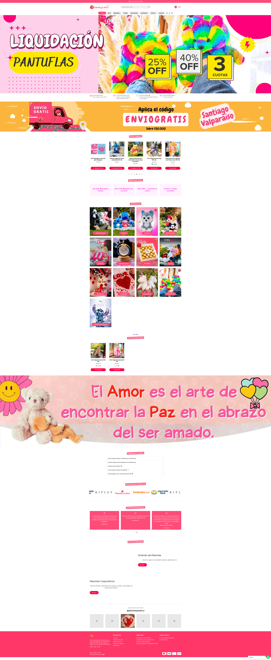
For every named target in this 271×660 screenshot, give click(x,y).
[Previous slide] (91, 174)
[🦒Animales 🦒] (147, 221)
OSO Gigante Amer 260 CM (98, 360)
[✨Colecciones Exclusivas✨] (100, 313)
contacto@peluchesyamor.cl (167, 638)
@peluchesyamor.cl (135, 610)
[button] (102, 13)
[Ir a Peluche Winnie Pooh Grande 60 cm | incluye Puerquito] (116, 149)
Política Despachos (117, 641)
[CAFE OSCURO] (100, 365)
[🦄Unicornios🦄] (147, 282)
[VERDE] (137, 164)
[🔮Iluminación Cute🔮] (124, 252)
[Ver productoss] (100, 190)
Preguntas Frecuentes (118, 639)
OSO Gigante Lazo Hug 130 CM (135, 159)
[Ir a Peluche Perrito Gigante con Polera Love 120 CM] (154, 149)
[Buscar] (149, 7)
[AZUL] (133, 164)
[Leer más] (135, 54)
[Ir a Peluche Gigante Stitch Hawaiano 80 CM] (98, 149)
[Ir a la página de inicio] (100, 7)
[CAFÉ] (155, 164)
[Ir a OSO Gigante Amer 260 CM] (98, 350)
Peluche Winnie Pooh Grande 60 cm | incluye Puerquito (117, 160)
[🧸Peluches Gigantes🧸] (100, 221)
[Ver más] (170, 252)
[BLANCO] (153, 164)
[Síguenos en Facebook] (169, 13)
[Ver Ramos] (100, 252)
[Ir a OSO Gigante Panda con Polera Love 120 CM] (172, 149)
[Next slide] (180, 174)
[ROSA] (135, 164)
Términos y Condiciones (118, 643)
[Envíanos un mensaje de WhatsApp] (268, 657)
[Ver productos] (124, 190)
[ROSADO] (117, 365)
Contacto (115, 638)
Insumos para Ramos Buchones (143, 638)
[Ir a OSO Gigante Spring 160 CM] (116, 350)
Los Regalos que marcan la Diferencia (145, 639)
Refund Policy (116, 645)
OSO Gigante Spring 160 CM (116, 360)
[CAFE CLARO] (96, 365)
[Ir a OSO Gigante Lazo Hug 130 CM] (135, 149)
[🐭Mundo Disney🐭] (170, 221)
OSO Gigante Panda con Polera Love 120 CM (172, 159)
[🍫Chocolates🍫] (147, 252)
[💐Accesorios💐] (124, 282)
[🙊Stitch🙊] (124, 221)
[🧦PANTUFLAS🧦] (170, 282)
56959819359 (164, 639)
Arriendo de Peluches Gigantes (143, 641)
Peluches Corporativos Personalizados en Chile (147, 643)
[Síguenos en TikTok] (172, 13)
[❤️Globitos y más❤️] (100, 282)
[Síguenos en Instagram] (167, 13)
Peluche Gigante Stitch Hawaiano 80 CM (98, 159)
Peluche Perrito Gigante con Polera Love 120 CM (154, 159)
